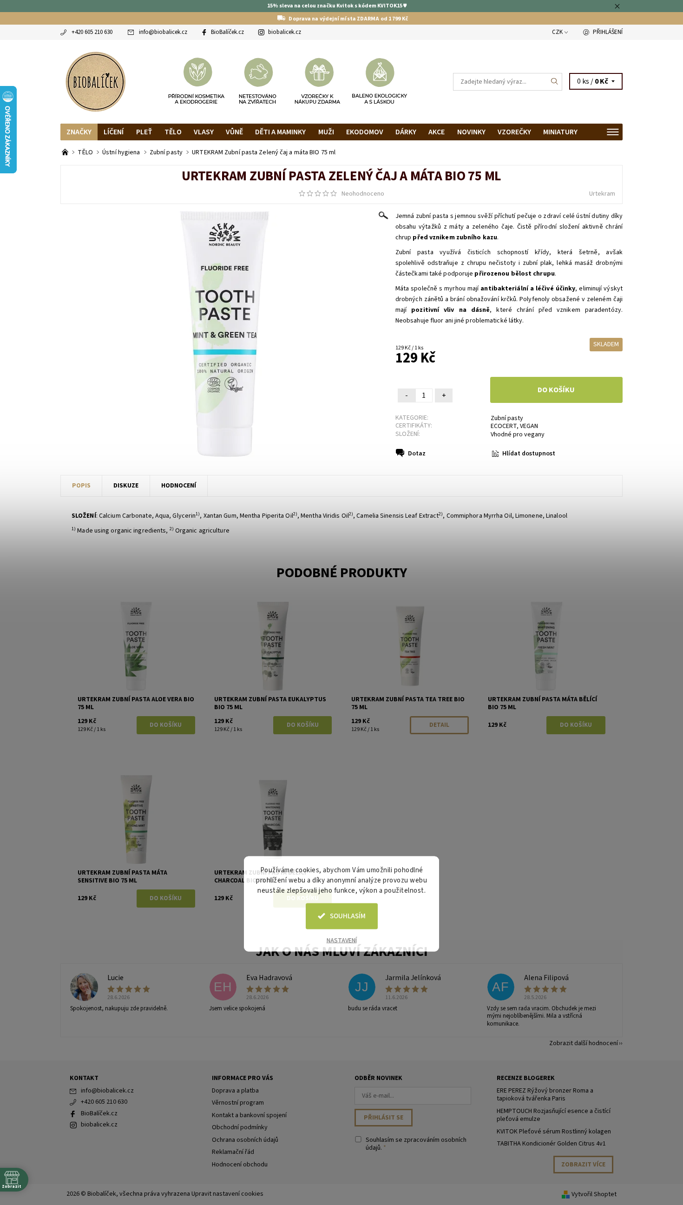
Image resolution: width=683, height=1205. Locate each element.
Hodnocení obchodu (240, 1164)
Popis (81, 485)
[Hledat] (554, 82)
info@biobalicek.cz (163, 32)
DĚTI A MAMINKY (280, 132)
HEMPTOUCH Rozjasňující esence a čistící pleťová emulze (554, 1115)
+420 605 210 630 (92, 32)
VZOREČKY (514, 132)
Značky (79, 132)
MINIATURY (560, 132)
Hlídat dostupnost (528, 453)
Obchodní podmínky (240, 1127)
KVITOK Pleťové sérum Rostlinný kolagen (554, 1131)
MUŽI (326, 132)
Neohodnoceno (363, 194)
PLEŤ (144, 132)
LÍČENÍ (114, 132)
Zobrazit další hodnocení (583, 1043)
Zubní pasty (507, 418)
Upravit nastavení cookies (227, 1193)
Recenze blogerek (526, 1078)
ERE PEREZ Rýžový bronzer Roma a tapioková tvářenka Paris (545, 1095)
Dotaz (417, 453)
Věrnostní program (238, 1102)
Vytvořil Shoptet (594, 1194)
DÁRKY (405, 132)
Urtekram (602, 193)
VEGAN (529, 426)
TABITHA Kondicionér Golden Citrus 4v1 (551, 1143)
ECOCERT (504, 426)
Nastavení (342, 940)
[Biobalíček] (95, 81)
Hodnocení (178, 485)
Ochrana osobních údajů (245, 1140)
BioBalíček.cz (227, 32)
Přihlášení (608, 32)
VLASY (204, 132)
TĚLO (173, 132)
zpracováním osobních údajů (416, 1144)
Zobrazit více (583, 1164)
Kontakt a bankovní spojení (249, 1115)
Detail (439, 725)
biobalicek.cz (284, 32)
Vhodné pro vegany (518, 434)
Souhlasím (348, 916)
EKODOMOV (364, 132)
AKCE (436, 132)
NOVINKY (471, 132)
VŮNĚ (234, 132)
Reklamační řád (233, 1152)
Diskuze (125, 485)
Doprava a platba (235, 1090)
